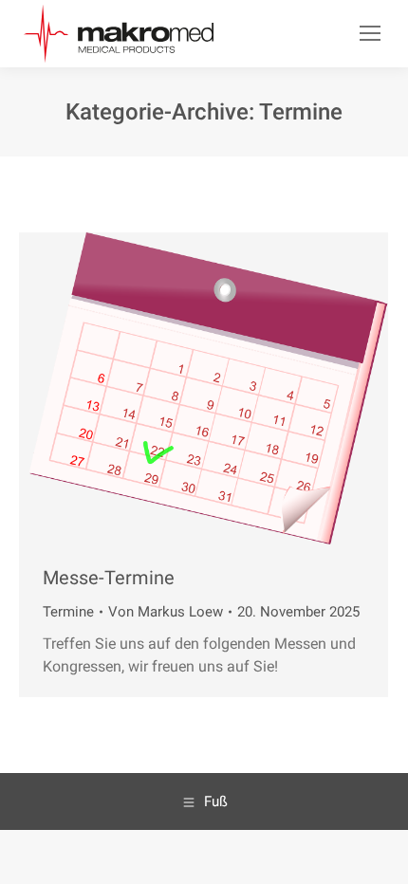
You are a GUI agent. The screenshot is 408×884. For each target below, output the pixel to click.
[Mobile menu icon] (370, 33)
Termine (68, 611)
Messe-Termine (109, 577)
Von (165, 611)
